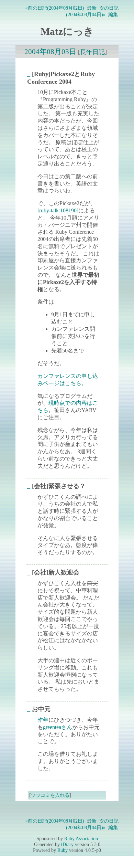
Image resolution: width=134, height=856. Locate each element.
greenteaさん (57, 727)
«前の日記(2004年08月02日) (54, 8)
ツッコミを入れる (50, 795)
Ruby (62, 850)
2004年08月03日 (50, 51)
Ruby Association (81, 838)
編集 (113, 14)
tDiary (67, 844)
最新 (92, 8)
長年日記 (92, 52)
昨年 (42, 720)
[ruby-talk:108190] (57, 210)
